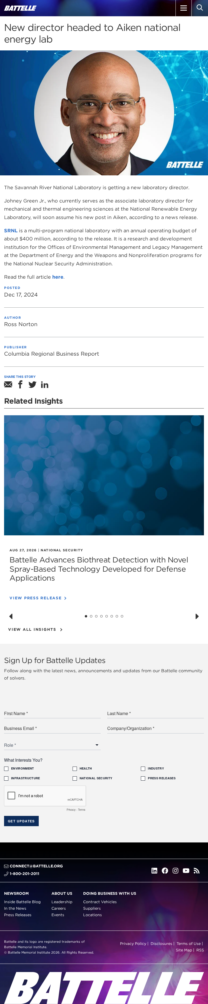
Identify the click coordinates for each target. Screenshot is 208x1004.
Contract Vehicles (100, 902)
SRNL (11, 230)
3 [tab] (96, 616)
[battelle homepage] (20, 8)
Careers (58, 908)
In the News (15, 908)
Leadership (61, 902)
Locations (92, 914)
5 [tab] (107, 616)
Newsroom (16, 893)
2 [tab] (91, 616)
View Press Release (35, 598)
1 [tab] (86, 616)
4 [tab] (101, 616)
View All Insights (32, 629)
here (57, 277)
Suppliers (92, 908)
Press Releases (17, 914)
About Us (61, 893)
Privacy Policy (133, 943)
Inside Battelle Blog (22, 902)
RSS (200, 950)
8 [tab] (122, 616)
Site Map (184, 950)
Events (57, 914)
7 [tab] (117, 616)
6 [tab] (112, 616)
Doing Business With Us (109, 893)
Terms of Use (189, 943)
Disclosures (161, 943)
